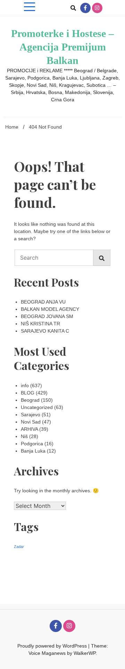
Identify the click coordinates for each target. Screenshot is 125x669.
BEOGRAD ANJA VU (43, 302)
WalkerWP (84, 653)
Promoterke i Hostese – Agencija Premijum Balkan (62, 47)
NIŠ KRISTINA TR (40, 323)
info (25, 385)
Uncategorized (37, 407)
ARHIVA (29, 429)
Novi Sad (31, 422)
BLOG (27, 393)
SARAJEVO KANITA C (45, 331)
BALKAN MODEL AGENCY (50, 309)
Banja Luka (33, 451)
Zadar (19, 547)
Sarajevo (30, 414)
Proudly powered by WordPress (52, 646)
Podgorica (32, 443)
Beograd (30, 400)
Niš (24, 436)
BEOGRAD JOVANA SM (47, 316)
